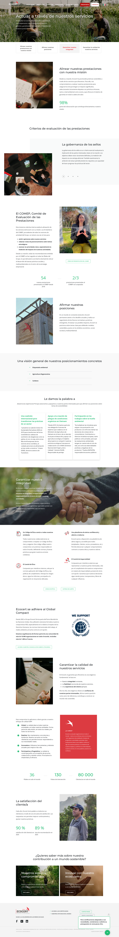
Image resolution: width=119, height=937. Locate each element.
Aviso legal (19, 929)
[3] (73, 175)
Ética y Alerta (89, 929)
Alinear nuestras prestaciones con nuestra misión (26, 48)
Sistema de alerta (68, 589)
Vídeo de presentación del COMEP (78, 261)
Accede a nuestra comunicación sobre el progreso (34, 647)
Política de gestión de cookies (65, 929)
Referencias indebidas (79, 929)
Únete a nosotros (87, 915)
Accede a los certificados (60, 911)
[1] (63, 175)
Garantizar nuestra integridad (69, 48)
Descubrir (26, 892)
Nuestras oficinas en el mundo (61, 913)
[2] (68, 175)
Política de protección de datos (47, 929)
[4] (77, 175)
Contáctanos (86, 911)
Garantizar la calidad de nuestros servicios (91, 48)
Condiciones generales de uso (31, 929)
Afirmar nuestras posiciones (48, 48)
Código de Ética (50, 589)
